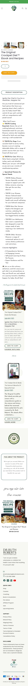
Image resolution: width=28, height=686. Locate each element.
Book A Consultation (9, 597)
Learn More (10, 422)
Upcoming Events (8, 608)
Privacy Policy (7, 617)
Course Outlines (12, 349)
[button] (5, 61)
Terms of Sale (7, 628)
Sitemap (14, 683)
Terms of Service (8, 625)
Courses (5, 591)
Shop (4, 588)
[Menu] (2, 8)
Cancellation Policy (9, 636)
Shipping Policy (7, 622)
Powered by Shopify (19, 681)
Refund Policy (7, 620)
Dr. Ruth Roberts (11, 681)
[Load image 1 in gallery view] (7, 45)
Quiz (4, 605)
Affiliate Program (8, 603)
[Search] (22, 8)
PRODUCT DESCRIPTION (14, 92)
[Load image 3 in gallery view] (21, 45)
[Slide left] (1, 45)
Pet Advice (6, 600)
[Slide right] (26, 45)
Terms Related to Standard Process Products (11, 632)
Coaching (6, 594)
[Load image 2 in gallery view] (14, 45)
